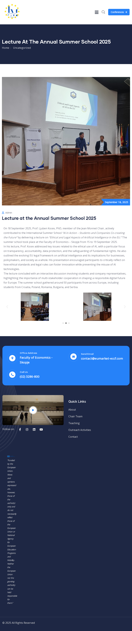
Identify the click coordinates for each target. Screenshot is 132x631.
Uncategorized (22, 48)
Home (5, 48)
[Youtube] (41, 429)
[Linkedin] (34, 429)
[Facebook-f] (20, 429)
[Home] (12, 12)
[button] (7, 307)
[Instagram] (27, 429)
